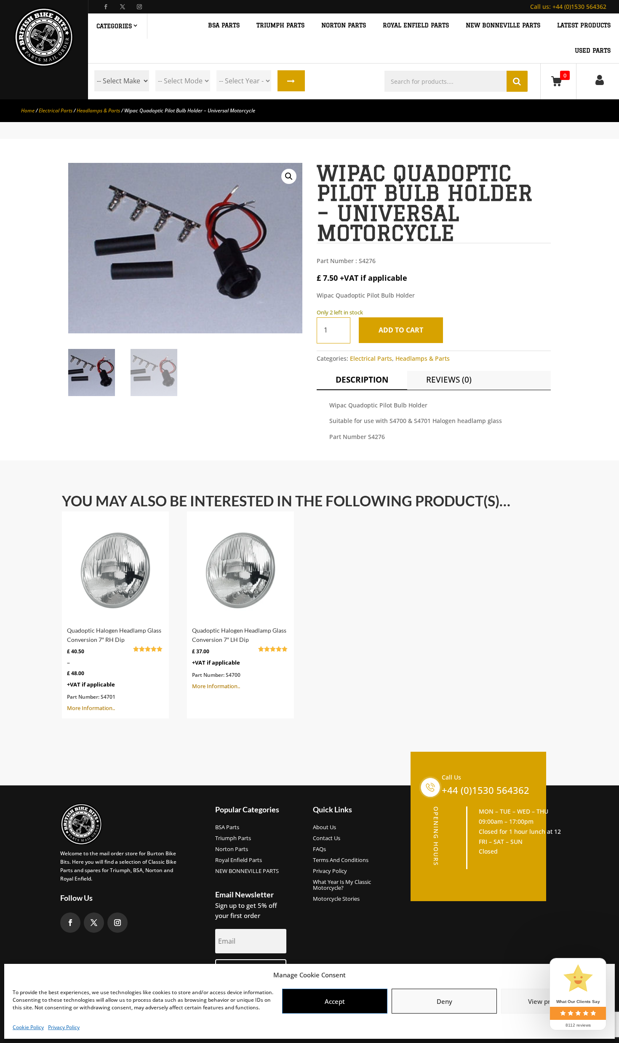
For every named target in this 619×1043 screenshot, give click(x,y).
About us (324, 827)
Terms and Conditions (340, 860)
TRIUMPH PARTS (280, 25)
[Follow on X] (122, 6)
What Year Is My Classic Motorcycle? (342, 885)
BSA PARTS (224, 25)
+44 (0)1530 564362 (568, 7)
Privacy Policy (64, 1027)
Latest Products (584, 25)
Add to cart (401, 330)
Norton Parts (231, 849)
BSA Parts (227, 827)
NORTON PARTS (343, 25)
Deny (444, 1001)
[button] (288, 176)
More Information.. (114, 670)
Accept (335, 1001)
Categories (114, 26)
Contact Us (326, 838)
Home (28, 110)
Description (362, 379)
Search (291, 80)
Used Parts (593, 51)
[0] (558, 81)
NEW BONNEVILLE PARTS (503, 25)
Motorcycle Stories (336, 899)
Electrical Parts (55, 110)
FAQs (319, 849)
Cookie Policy (28, 1027)
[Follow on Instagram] (139, 6)
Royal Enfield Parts (238, 860)
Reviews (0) (449, 379)
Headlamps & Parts (98, 110)
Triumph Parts (233, 838)
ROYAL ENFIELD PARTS (416, 25)
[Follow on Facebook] (105, 6)
